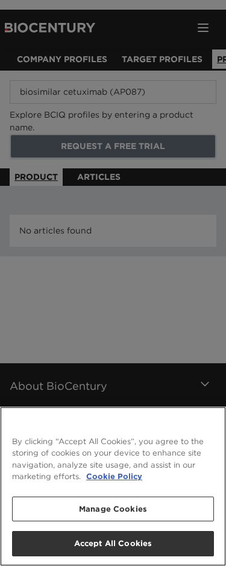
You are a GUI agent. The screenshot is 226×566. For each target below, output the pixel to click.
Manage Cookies (113, 509)
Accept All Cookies (113, 543)
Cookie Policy (114, 476)
